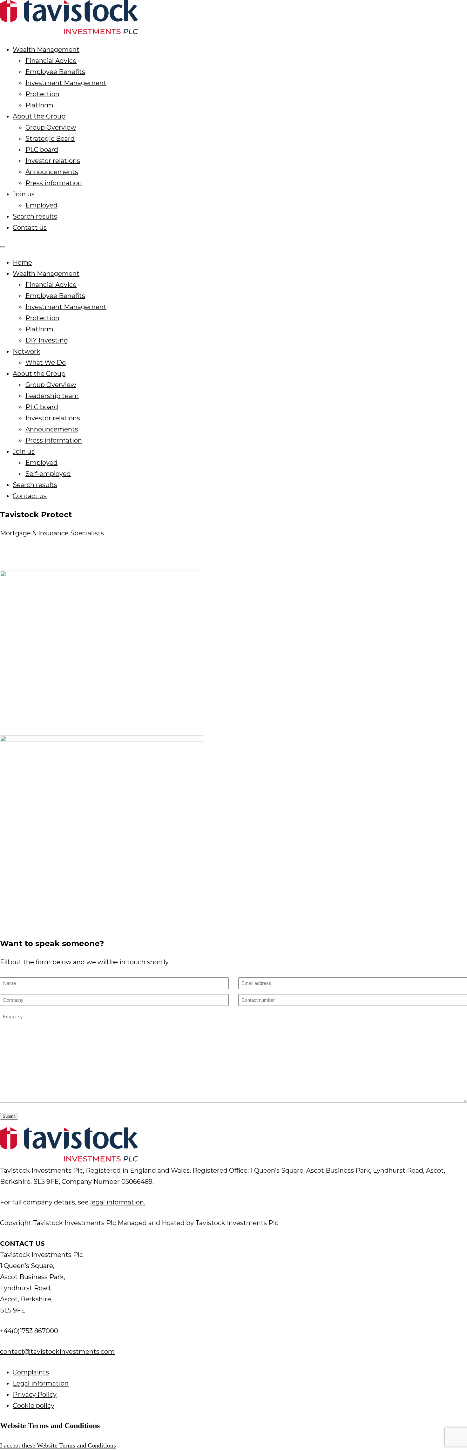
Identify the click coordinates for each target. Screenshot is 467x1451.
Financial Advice (51, 60)
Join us (24, 194)
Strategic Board (50, 138)
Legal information (41, 1383)
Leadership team (52, 396)
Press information (53, 183)
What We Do (45, 362)
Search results (35, 216)
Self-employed (48, 474)
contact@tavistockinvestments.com (57, 1351)
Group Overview (50, 127)
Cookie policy (33, 1405)
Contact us (30, 227)
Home (22, 262)
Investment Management (65, 83)
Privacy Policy (35, 1394)
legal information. (117, 1202)
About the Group (39, 116)
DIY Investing (46, 340)
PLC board (41, 149)
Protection (42, 94)
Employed (41, 205)
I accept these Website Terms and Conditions (58, 1445)
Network (26, 351)
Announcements (51, 172)
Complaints (31, 1372)
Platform (39, 105)
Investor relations (52, 161)
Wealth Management (46, 49)
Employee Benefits (55, 72)
